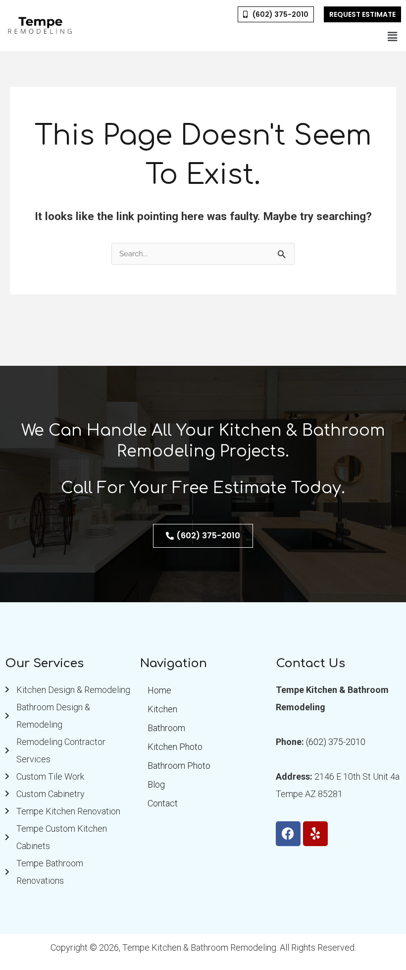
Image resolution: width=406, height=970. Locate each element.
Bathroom (166, 728)
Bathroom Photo (179, 765)
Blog (156, 784)
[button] (392, 36)
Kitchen (162, 709)
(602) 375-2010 (335, 742)
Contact (163, 803)
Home (159, 690)
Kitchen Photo (175, 747)
